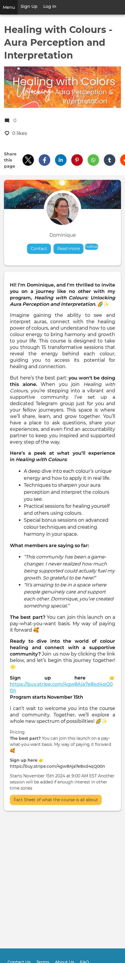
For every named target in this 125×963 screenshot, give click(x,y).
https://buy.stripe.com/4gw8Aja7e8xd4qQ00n (57, 766)
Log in (49, 6)
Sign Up (29, 6)
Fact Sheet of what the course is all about (56, 799)
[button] (28, 160)
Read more (70, 248)
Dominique (62, 235)
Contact (39, 248)
